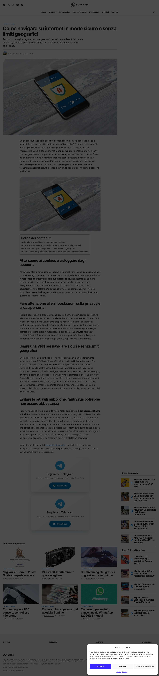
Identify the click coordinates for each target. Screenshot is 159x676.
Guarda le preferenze (145, 666)
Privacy (124, 672)
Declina (122, 666)
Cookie (119, 672)
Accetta (100, 666)
